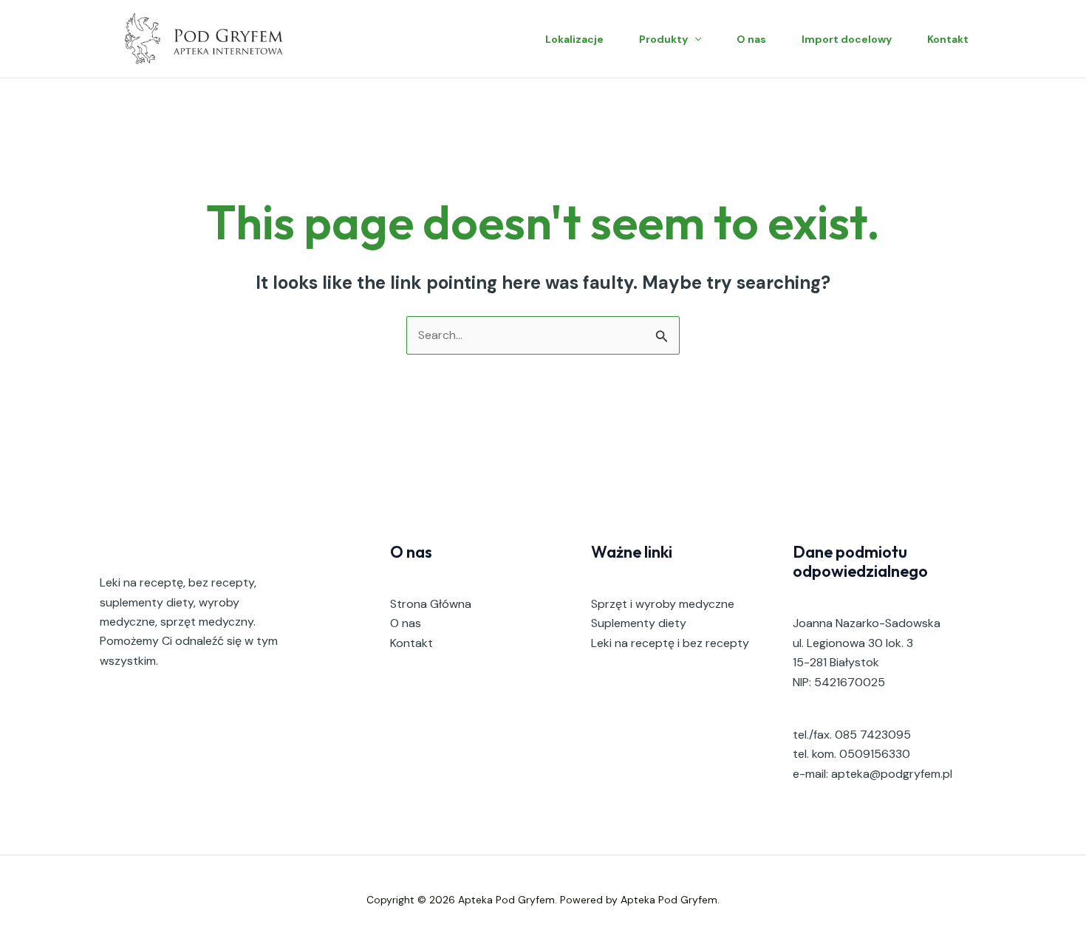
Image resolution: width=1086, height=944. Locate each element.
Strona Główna (430, 604)
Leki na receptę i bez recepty (670, 643)
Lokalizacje (574, 39)
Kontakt (948, 39)
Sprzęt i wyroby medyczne (662, 604)
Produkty (663, 39)
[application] (694, 39)
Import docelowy (847, 39)
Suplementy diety (638, 623)
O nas (751, 39)
